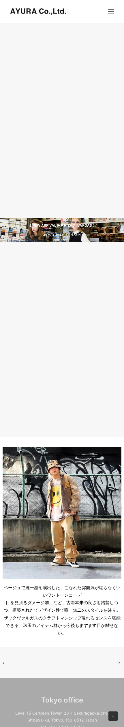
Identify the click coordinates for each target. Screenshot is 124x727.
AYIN (77, 234)
